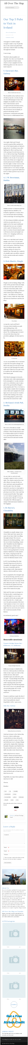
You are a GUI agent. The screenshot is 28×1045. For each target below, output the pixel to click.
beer (6, 791)
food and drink (8, 797)
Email (6, 851)
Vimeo (15, 11)
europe (14, 794)
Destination (8, 37)
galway (14, 797)
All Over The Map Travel (11, 32)
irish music (21, 797)
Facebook (9, 11)
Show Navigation (22, 13)
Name (6, 848)
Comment (6, 834)
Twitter (12, 11)
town (17, 799)
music (12, 799)
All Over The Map (14, 3)
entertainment (7, 794)
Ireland (12, 37)
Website (6, 854)
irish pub (6, 799)
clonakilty (16, 791)
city (10, 791)
